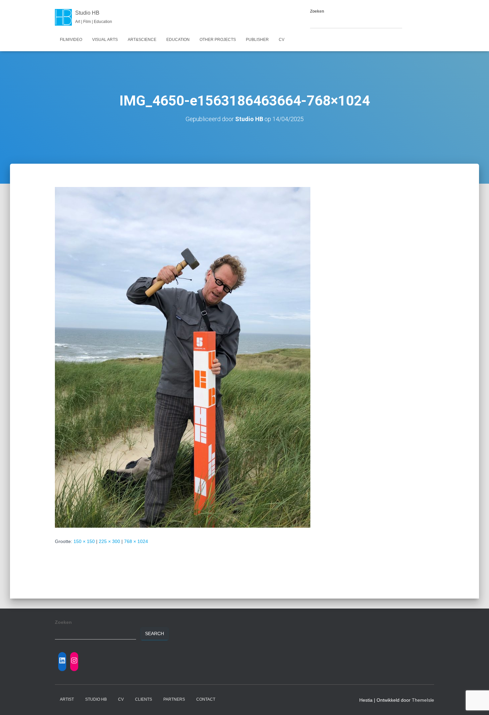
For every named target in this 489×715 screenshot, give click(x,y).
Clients (143, 699)
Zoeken (317, 11)
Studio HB (96, 699)
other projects (218, 39)
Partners (174, 699)
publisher (257, 39)
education (178, 39)
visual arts (105, 39)
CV (281, 39)
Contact (205, 699)
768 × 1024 (136, 541)
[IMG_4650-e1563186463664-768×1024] (182, 357)
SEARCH (415, 22)
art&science (142, 39)
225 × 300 (109, 541)
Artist (67, 699)
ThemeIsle (423, 700)
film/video (71, 39)
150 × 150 (84, 541)
